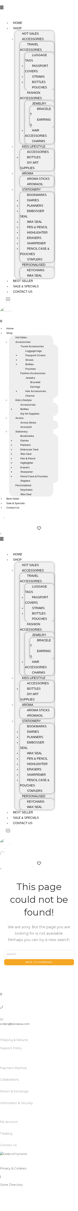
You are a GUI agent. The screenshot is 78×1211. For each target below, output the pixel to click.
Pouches (39, 87)
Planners (35, 205)
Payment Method (13, 1068)
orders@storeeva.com (15, 1023)
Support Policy (11, 1048)
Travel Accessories (31, 47)
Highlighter (37, 232)
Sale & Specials (26, 286)
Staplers (34, 259)
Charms (38, 141)
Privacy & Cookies (13, 1168)
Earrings (40, 122)
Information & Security (16, 1103)
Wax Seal (34, 221)
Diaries (33, 200)
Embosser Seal (32, 213)
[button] (4, 7)
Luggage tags (36, 57)
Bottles (39, 82)
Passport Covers (36, 68)
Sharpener (36, 243)
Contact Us (22, 291)
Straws (38, 76)
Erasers (34, 238)
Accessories (33, 39)
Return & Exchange (14, 1091)
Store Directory (11, 1185)
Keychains (35, 270)
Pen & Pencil (37, 227)
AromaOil (35, 184)
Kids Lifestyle (33, 146)
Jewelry (39, 103)
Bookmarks (37, 195)
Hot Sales (30, 33)
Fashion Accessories (31, 95)
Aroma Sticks (38, 178)
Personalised (33, 264)
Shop (17, 28)
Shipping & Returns (14, 1040)
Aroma (27, 173)
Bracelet (40, 111)
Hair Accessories (36, 133)
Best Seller (23, 281)
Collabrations (9, 1079)
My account (9, 1122)
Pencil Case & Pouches (34, 251)
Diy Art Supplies (29, 165)
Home (17, 22)
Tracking (6, 1133)
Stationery (31, 189)
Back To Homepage (39, 962)
